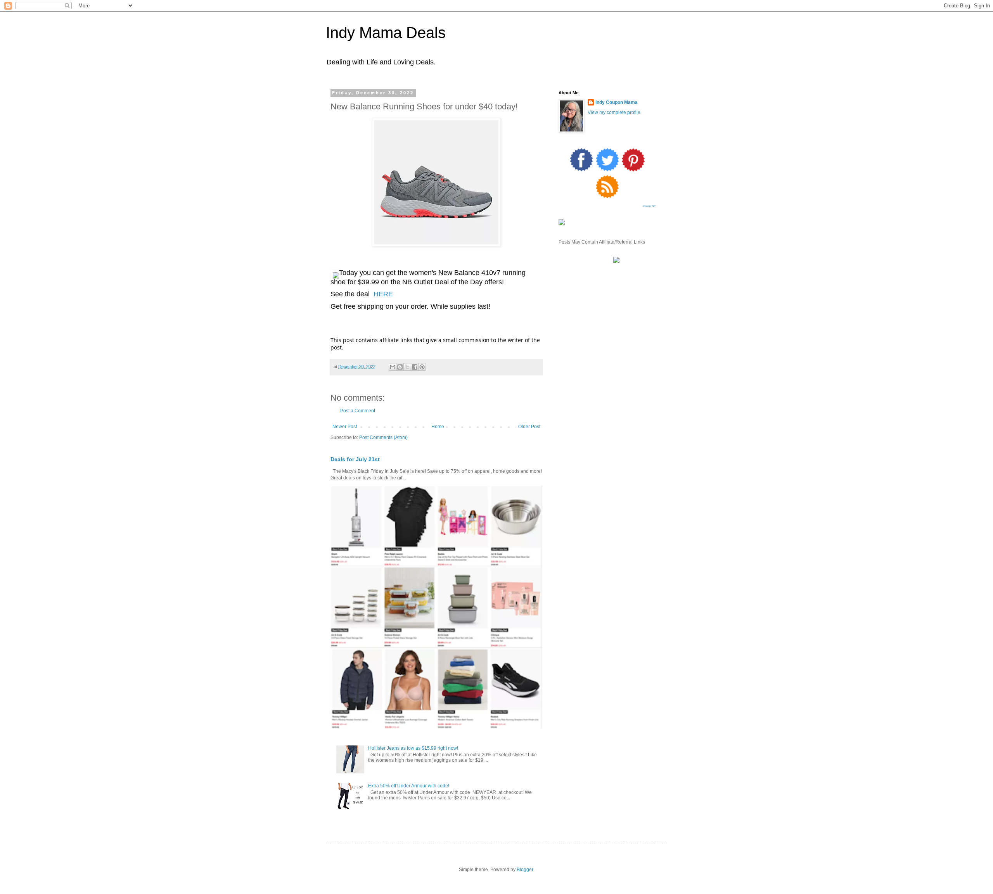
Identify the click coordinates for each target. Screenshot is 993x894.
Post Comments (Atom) (383, 437)
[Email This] (392, 367)
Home (437, 426)
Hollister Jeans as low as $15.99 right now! (413, 748)
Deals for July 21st (355, 459)
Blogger (525, 869)
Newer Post (344, 426)
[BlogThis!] (400, 367)
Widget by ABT (649, 206)
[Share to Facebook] (415, 367)
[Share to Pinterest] (422, 367)
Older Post (529, 426)
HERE (383, 294)
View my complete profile (614, 112)
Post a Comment (357, 410)
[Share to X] (407, 367)
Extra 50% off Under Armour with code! (408, 786)
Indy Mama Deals (386, 32)
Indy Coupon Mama (616, 102)
